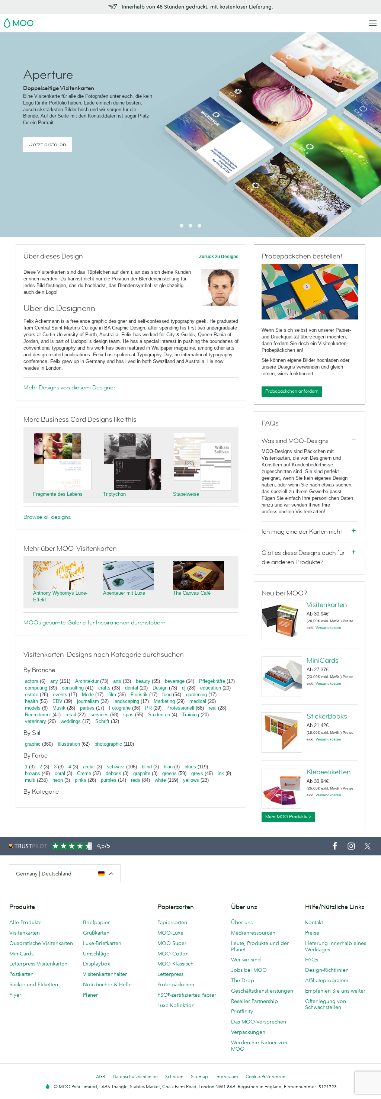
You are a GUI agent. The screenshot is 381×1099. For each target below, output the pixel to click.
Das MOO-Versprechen (258, 1021)
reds (135, 780)
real (213, 708)
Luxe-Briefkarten (102, 943)
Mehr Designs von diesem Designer (69, 387)
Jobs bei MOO (249, 970)
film (112, 694)
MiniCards (323, 660)
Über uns (242, 922)
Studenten (159, 714)
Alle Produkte (25, 922)
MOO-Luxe (170, 932)
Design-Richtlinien (327, 970)
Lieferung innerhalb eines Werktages (335, 946)
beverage (175, 681)
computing (36, 688)
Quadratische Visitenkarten (41, 943)
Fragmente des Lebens (58, 494)
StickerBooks (327, 716)
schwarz (116, 766)
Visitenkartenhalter (105, 974)
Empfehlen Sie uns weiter (335, 990)
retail (70, 714)
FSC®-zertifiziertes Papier (186, 995)
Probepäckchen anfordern (291, 391)
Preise (312, 932)
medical (197, 701)
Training (190, 714)
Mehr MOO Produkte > (288, 817)
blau (168, 766)
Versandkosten (328, 628)
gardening (196, 694)
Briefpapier (96, 922)
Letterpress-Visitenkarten (38, 963)
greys (197, 773)
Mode (88, 694)
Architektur (87, 681)
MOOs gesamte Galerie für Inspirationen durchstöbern (94, 622)
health (31, 701)
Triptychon (114, 494)
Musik (59, 708)
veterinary (35, 721)
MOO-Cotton (173, 953)
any (54, 681)
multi (30, 780)
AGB (100, 1076)
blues (190, 766)
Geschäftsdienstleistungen (262, 990)
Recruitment (38, 714)
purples (108, 780)
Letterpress (170, 974)
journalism (88, 701)
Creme (84, 773)
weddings (71, 721)
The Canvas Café (192, 593)
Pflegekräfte (212, 681)
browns (32, 773)
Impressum (226, 1076)
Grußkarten (96, 932)
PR (148, 708)
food (167, 694)
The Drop (242, 980)
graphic (33, 744)
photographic (108, 744)
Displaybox (96, 963)
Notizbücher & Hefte (107, 984)
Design (160, 688)
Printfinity (242, 1011)
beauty (143, 681)
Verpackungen (248, 1032)
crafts (104, 688)
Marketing (164, 701)
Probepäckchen (175, 984)
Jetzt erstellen (47, 144)
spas (128, 714)
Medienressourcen (253, 932)
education (210, 688)
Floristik (139, 694)
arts (117, 681)
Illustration (69, 744)
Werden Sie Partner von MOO (259, 1045)
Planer (90, 995)
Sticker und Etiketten (33, 984)
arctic (89, 766)
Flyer (15, 995)
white (160, 780)
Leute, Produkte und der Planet (260, 946)
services (99, 714)
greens (169, 773)
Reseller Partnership (254, 1001)
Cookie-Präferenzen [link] (265, 1076)
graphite (141, 773)
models (33, 708)
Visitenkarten (327, 604)
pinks (80, 780)
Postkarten (21, 974)
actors (31, 681)
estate (31, 694)
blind (147, 766)
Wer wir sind (246, 959)
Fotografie (120, 708)
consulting (73, 688)
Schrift (102, 721)
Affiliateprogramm (326, 980)
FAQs (311, 959)
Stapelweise (186, 494)
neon (57, 780)
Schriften (174, 1076)
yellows (191, 780)
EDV (57, 701)
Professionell (180, 708)
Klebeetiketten (329, 772)
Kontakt (314, 922)
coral (60, 773)
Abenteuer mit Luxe (124, 593)
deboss (113, 773)
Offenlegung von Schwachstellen (325, 1004)
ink (221, 773)
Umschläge (96, 953)
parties (87, 708)
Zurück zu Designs (218, 256)
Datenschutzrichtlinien (135, 1076)
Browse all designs (47, 517)
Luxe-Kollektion (176, 1005)
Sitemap (199, 1076)
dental (131, 688)
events (60, 694)
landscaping (126, 701)
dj (184, 688)
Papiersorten (172, 922)
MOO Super (171, 943)
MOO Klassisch (175, 963)
